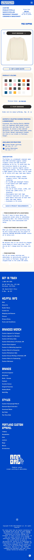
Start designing (17, 33)
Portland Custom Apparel (13, 426)
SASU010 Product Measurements (17, 206)
